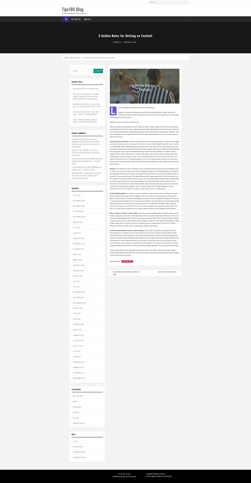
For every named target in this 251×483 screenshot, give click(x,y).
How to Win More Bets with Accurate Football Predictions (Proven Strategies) (86, 175)
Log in (75, 441)
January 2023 (78, 238)
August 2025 (78, 222)
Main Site (87, 19)
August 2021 (78, 276)
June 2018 (77, 357)
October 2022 (78, 249)
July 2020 (76, 313)
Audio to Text (77, 150)
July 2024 (76, 227)
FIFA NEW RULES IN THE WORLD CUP (85, 89)
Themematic (168, 476)
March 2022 (77, 260)
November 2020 (79, 292)
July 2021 (76, 281)
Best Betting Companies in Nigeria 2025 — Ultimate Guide (87, 161)
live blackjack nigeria (81, 159)
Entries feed (78, 447)
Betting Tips (76, 19)
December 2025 (79, 201)
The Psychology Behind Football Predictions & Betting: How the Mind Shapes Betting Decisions (86, 96)
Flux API (75, 167)
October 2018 (78, 340)
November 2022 (79, 244)
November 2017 (79, 373)
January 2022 (78, 270)
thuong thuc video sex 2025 (83, 139)
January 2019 (78, 335)
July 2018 (76, 351)
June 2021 (77, 287)
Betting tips (127, 261)
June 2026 (77, 195)
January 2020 (78, 324)
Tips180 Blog (72, 9)
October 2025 (78, 211)
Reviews (76, 412)
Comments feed (79, 452)
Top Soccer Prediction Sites (167, 272)
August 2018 (78, 346)
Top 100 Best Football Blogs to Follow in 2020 (126, 273)
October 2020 (78, 297)
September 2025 (79, 217)
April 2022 (77, 254)
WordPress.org (79, 457)
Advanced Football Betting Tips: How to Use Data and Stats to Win (86, 105)
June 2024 (77, 233)
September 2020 (79, 303)
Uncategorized (79, 423)
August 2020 (78, 308)
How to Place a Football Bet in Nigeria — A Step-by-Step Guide (86, 153)
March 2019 (77, 330)
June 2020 (77, 319)
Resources (77, 407)
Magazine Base (156, 476)
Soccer (76, 418)
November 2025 (79, 206)
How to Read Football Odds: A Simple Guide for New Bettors (85, 121)
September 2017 (79, 378)
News (75, 401)
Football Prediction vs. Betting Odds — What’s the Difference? (86, 113)
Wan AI (74, 173)
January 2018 (78, 367)
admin (134, 42)
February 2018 (79, 362)
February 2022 (79, 265)
